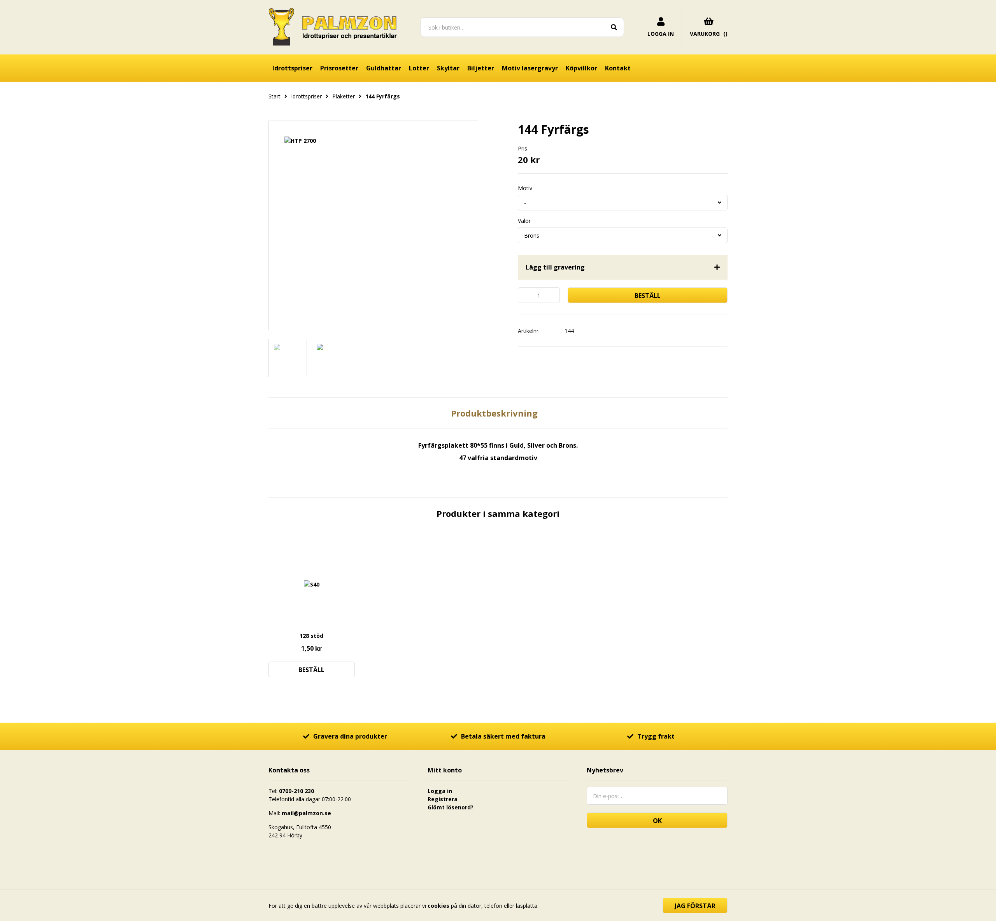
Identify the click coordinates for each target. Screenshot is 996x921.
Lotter (419, 68)
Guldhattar (383, 68)
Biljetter (480, 68)
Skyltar (448, 68)
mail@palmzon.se (306, 813)
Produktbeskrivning (494, 413)
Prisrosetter (339, 68)
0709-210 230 (296, 791)
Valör (524, 221)
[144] (373, 225)
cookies (438, 905)
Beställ (648, 295)
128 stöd (311, 635)
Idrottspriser (292, 68)
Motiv (525, 188)
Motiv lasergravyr (530, 68)
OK (657, 820)
